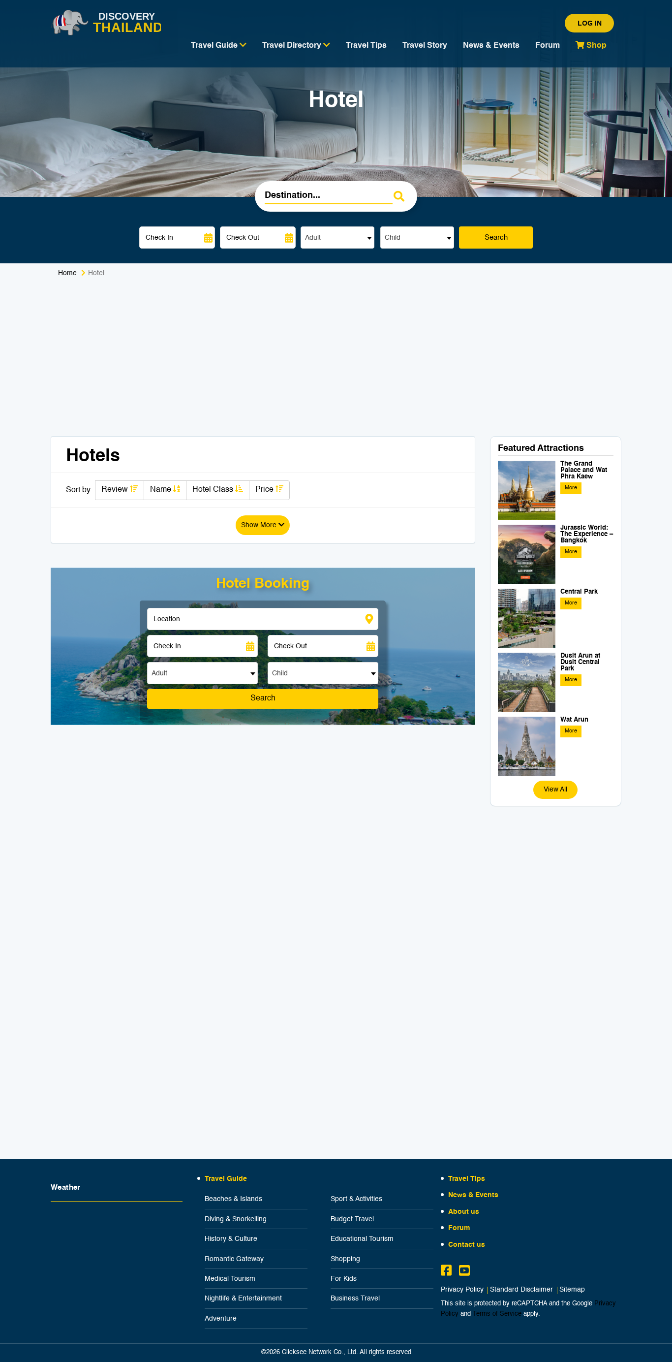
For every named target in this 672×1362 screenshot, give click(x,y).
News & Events (491, 46)
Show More (259, 525)
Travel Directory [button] (292, 46)
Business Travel (355, 1298)
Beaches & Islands (233, 1199)
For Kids (344, 1278)
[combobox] (337, 237)
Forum (547, 46)
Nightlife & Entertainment (243, 1298)
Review (115, 490)
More (571, 488)
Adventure (221, 1318)
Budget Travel (352, 1219)
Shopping (345, 1259)
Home (67, 273)
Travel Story (424, 46)
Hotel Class (213, 490)
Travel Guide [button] (215, 46)
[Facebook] (446, 1272)
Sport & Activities (356, 1199)
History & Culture (231, 1238)
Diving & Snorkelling (236, 1219)
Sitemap (572, 1290)
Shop (595, 46)
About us (463, 1211)
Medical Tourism (230, 1278)
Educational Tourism (362, 1238)
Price (265, 490)
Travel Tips (366, 46)
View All (555, 789)
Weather (66, 1187)
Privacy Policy (462, 1290)
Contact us (466, 1244)
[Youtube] (464, 1272)
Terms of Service (497, 1314)
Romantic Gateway (234, 1259)
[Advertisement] (336, 362)
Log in (590, 23)
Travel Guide (226, 1178)
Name (161, 490)
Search (496, 237)
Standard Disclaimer (521, 1290)
